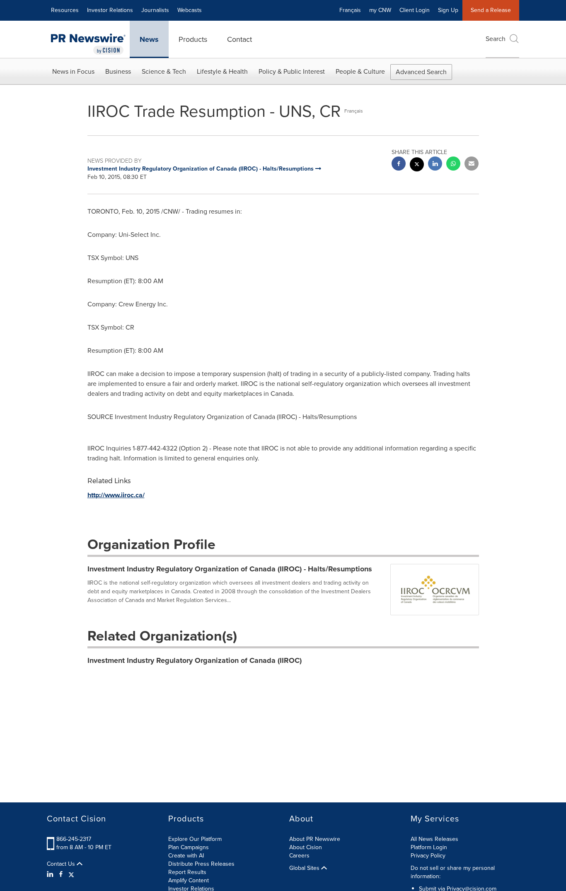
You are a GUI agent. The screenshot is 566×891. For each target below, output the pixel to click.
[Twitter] (71, 874)
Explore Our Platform (195, 839)
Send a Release (491, 10)
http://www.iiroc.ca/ (116, 495)
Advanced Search (421, 72)
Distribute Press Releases (201, 864)
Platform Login (429, 847)
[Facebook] (61, 874)
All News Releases (434, 839)
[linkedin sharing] (435, 165)
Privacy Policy (428, 855)
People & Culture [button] (360, 71)
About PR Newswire (314, 839)
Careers (299, 855)
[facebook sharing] (399, 165)
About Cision (305, 847)
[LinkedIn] (51, 874)
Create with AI (186, 855)
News (149, 39)
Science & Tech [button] (164, 71)
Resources (65, 10)
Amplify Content (188, 880)
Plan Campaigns (188, 847)
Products (193, 39)
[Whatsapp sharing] (453, 165)
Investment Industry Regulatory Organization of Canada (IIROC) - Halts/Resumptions (229, 568)
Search (496, 38)
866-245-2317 (73, 839)
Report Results (187, 872)
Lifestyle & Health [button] (222, 71)
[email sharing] (471, 165)
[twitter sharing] (417, 165)
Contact (239, 39)
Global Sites (305, 868)
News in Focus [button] (73, 71)
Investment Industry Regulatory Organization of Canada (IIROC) (194, 660)
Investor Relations (110, 10)
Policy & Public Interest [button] (292, 71)
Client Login (414, 10)
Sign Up (448, 10)
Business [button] (118, 71)
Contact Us (62, 864)
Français (350, 10)
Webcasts (189, 10)
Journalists (155, 10)
